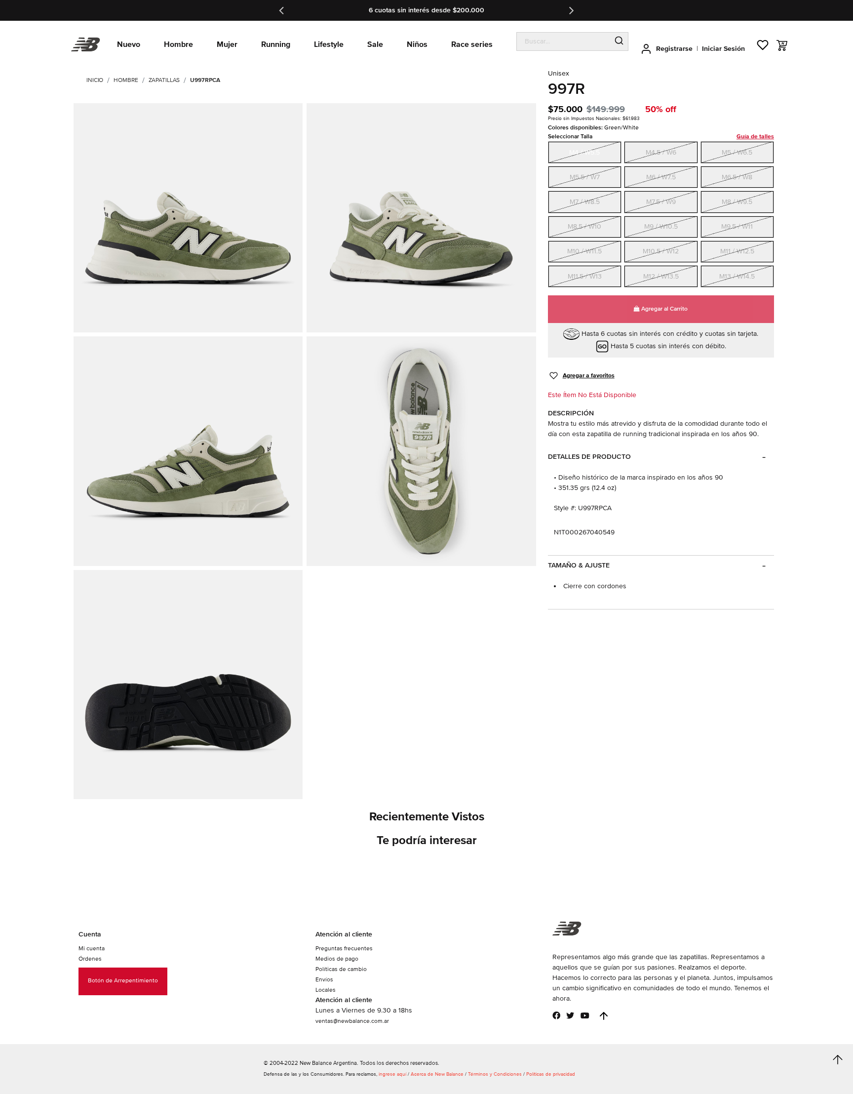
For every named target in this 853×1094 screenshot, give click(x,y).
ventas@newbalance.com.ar (352, 1021)
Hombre (126, 80)
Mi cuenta (91, 948)
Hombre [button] (178, 44)
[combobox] (563, 41)
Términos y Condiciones (495, 1074)
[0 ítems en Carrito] (781, 45)
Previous (282, 10)
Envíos (324, 979)
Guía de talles (755, 136)
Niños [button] (417, 44)
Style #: (565, 508)
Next (571, 10)
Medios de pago (336, 959)
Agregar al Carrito (664, 309)
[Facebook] (556, 1015)
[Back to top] (604, 1016)
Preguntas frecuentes (344, 948)
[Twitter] (570, 1015)
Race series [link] (472, 44)
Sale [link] (375, 44)
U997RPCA (205, 80)
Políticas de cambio (341, 969)
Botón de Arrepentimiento (123, 980)
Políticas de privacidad (550, 1074)
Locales (325, 990)
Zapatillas (164, 80)
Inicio (94, 80)
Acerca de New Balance (437, 1074)
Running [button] (275, 44)
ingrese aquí (392, 1074)
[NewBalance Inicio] (85, 45)
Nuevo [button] (128, 44)
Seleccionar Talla (661, 136)
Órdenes (90, 959)
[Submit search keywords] (619, 41)
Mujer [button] (227, 44)
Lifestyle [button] (329, 44)
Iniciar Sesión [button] (723, 48)
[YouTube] (585, 1015)
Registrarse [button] (674, 48)
